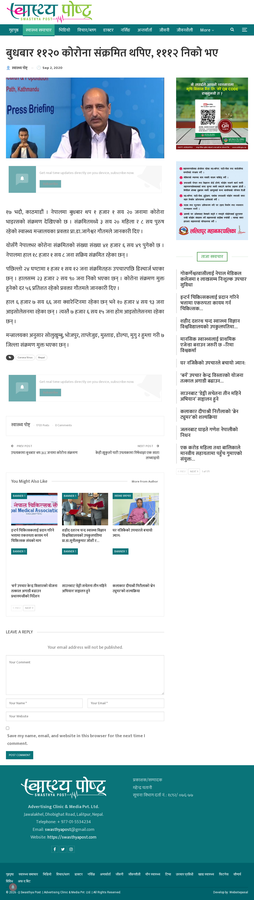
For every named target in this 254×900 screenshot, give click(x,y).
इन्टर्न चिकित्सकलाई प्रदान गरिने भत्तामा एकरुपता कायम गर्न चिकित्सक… (209, 303)
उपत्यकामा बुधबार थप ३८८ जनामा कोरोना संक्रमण (44, 453)
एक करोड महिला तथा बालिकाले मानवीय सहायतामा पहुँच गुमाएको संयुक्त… (211, 453)
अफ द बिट (24, 881)
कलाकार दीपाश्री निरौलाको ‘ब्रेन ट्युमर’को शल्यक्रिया (209, 414)
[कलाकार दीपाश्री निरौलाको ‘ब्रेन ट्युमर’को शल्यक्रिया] (136, 564)
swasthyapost (58, 829)
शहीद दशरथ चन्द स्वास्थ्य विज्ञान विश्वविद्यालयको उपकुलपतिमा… (210, 324)
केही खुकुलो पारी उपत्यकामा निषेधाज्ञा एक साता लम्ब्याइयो (127, 455)
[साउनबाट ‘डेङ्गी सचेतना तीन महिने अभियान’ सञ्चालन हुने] (85, 564)
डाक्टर (108, 30)
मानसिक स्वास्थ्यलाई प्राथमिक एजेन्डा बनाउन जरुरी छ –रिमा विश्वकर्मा (208, 345)
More (205, 30)
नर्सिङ (125, 30)
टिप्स (168, 874)
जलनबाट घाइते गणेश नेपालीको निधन (209, 432)
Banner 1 (19, 495)
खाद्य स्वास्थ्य (206, 874)
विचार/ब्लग (86, 30)
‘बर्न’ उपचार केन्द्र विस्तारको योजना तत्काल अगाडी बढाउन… (211, 378)
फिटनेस (223, 874)
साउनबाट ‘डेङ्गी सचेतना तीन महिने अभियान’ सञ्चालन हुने (210, 396)
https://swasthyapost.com (71, 837)
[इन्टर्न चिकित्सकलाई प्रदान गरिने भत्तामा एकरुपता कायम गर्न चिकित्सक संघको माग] (34, 509)
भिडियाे (64, 30)
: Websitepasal (238, 892)
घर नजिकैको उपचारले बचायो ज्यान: (212, 363)
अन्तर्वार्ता (144, 30)
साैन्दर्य (237, 874)
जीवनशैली (185, 30)
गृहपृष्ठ (14, 30)
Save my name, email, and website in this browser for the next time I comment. (76, 739)
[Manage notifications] (13, 887)
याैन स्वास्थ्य (152, 874)
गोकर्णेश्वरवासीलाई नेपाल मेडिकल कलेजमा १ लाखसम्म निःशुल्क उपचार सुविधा (213, 279)
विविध (9, 881)
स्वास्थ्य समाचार (39, 30)
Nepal (41, 358)
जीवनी (164, 30)
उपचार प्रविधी (184, 874)
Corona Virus (25, 358)
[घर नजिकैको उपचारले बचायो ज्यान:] (136, 509)
